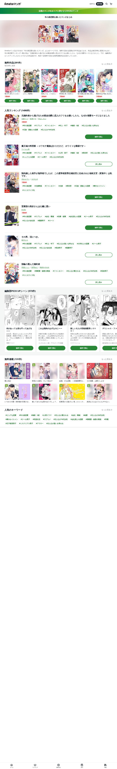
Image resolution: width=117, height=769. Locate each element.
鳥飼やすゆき (44, 267)
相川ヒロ (24, 240)
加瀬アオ (33, 119)
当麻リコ (24, 119)
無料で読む (12, 101)
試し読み (99, 164)
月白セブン (25, 179)
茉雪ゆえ (34, 267)
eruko (23, 210)
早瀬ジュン (25, 267)
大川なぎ (34, 179)
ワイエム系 (25, 149)
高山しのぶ (42, 119)
